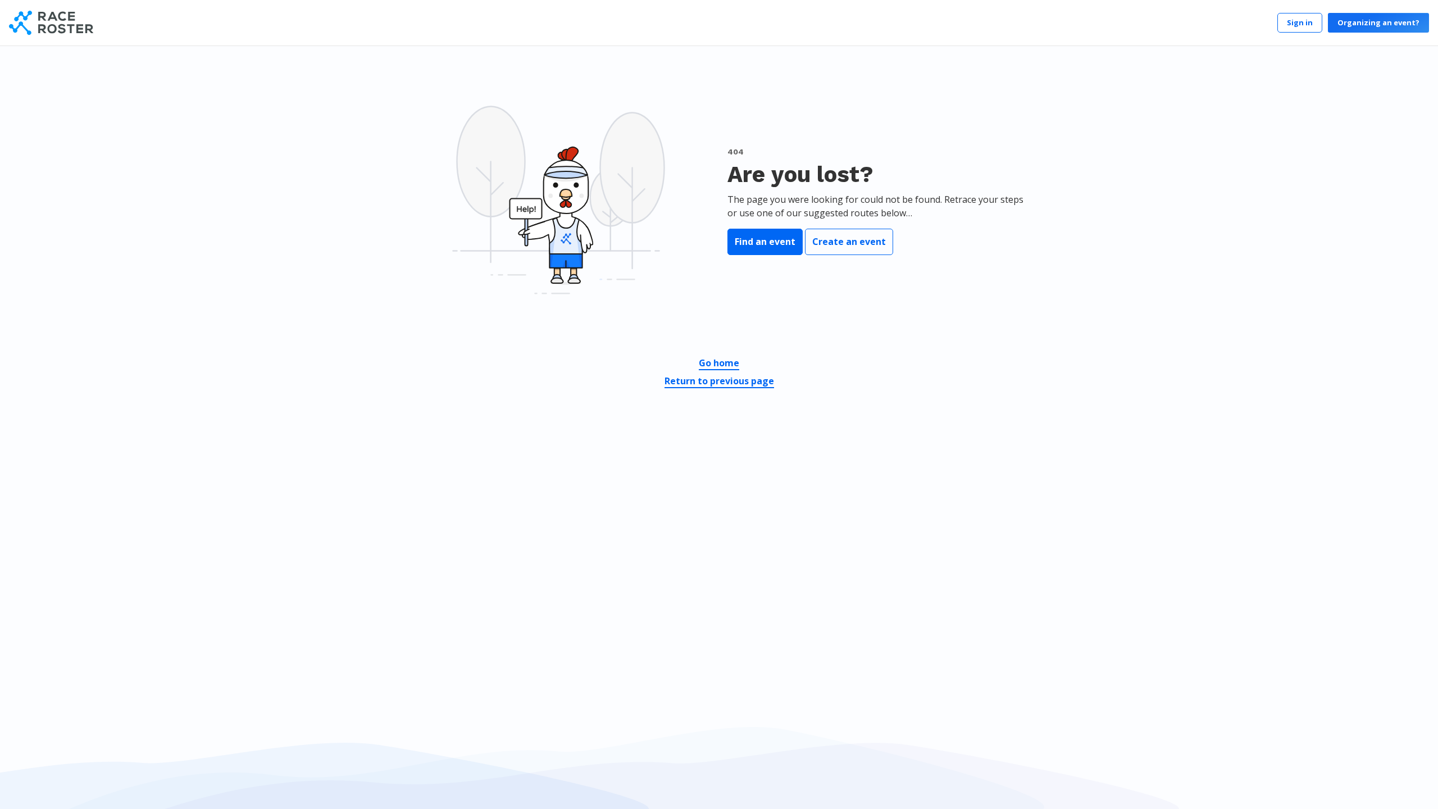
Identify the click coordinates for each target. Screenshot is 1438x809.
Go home (719, 363)
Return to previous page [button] (719, 381)
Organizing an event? (1378, 22)
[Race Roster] (51, 23)
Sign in (1300, 22)
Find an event (765, 241)
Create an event (849, 241)
